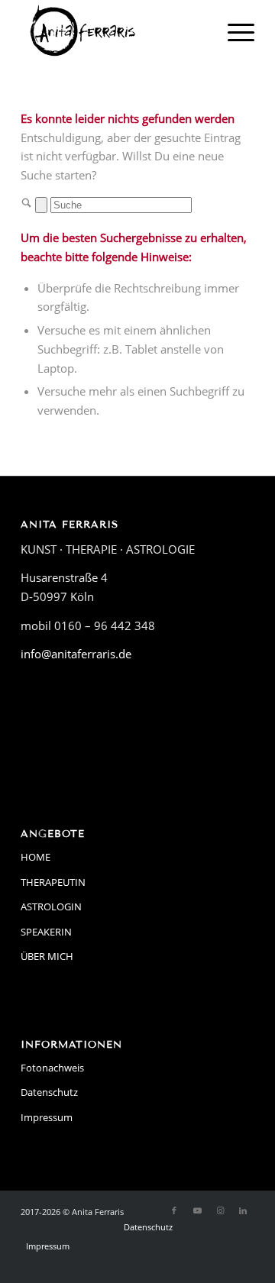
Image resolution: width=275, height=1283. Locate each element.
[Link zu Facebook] (174, 1210)
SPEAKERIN (46, 932)
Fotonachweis (52, 1068)
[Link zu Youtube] (197, 1210)
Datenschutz (49, 1092)
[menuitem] (233, 30)
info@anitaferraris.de (76, 653)
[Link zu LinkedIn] (242, 1210)
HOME (35, 857)
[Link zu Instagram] (220, 1210)
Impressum (47, 1117)
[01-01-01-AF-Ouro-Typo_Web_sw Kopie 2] (114, 30)
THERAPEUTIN (53, 882)
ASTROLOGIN (51, 906)
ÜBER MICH (47, 956)
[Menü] (233, 30)
